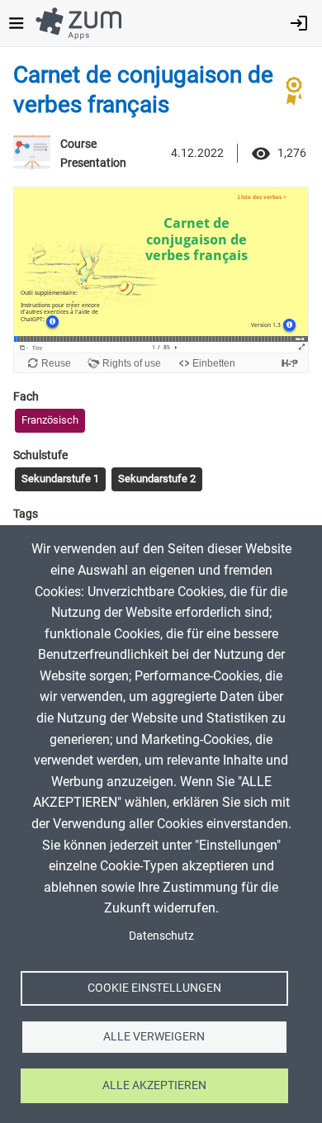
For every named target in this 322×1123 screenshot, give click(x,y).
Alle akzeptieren (154, 1085)
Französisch (49, 420)
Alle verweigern (154, 1036)
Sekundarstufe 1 (60, 478)
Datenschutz (161, 935)
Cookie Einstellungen (154, 987)
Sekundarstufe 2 (157, 478)
